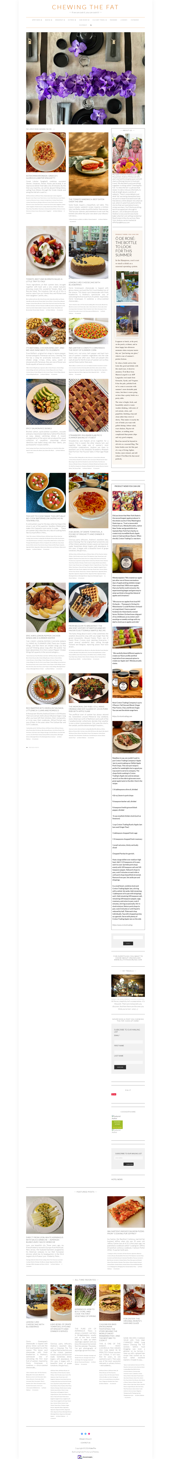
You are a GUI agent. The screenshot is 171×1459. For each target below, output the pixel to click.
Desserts (85, 459)
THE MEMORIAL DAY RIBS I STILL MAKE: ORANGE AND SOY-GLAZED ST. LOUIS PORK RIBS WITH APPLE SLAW (88, 708)
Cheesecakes (101, 306)
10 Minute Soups (49, 536)
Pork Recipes (86, 735)
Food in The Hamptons (89, 556)
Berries (83, 457)
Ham (140, 1380)
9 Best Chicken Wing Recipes (33, 367)
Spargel (47, 1262)
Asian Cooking (29, 448)
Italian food (28, 307)
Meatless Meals (99, 560)
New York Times (30, 666)
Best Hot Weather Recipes (49, 538)
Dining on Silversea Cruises (44, 202)
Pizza (124, 1262)
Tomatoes (42, 310)
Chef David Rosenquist (31, 540)
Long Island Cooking (80, 560)
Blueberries (104, 304)
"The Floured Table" (73, 457)
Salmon (127, 1262)
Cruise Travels (61, 198)
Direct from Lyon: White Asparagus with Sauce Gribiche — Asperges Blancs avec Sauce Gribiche (44, 1239)
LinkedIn (124, 20)
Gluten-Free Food (51, 1259)
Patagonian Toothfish (107, 1381)
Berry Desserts (89, 457)
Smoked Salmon (118, 1264)
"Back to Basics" (72, 365)
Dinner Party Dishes (82, 733)
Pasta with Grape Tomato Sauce (86, 567)
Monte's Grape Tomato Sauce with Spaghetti (79, 565)
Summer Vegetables (80, 370)
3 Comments (116, 1268)
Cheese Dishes (48, 301)
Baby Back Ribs (93, 729)
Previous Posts (34, 747)
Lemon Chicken (42, 664)
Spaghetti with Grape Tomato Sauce (91, 569)
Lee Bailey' (79, 219)
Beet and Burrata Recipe (31, 299)
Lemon (36, 664)
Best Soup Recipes (59, 538)
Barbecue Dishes (101, 729)
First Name (119, 1046)
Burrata (30, 301)
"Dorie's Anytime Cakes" (74, 304)
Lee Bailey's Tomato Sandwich (90, 219)
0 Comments (73, 221)
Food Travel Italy (61, 303)
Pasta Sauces (41, 208)
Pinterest (83, 25)
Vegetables (104, 370)
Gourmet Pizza (139, 1255)
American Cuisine (73, 729)
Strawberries (78, 466)
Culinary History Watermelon (50, 540)
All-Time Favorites (84, 304)
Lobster (63, 204)
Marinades (71, 735)
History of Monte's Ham (133, 1382)
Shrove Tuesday (98, 656)
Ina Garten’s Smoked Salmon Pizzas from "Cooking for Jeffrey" (125, 1232)
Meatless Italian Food (90, 560)
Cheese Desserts (93, 306)
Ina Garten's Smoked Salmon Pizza (122, 1260)
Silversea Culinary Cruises (32, 211)
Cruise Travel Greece (42, 198)
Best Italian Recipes (42, 299)
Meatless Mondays (79, 562)
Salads (48, 307)
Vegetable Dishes (90, 370)
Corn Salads (89, 365)
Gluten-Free (136, 1378)
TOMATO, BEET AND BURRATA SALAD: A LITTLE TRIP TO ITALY (44, 280)
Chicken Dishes (58, 658)
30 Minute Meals (39, 195)
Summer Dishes (102, 367)
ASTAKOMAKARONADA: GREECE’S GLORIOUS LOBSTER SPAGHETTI (41, 177)
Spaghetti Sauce (102, 567)
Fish (63, 730)
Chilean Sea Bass (103, 1377)
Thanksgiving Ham (136, 1393)
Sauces (130, 1388)
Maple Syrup (74, 656)
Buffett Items (136, 1369)
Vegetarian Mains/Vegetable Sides (91, 372)
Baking (48, 20)
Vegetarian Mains (93, 573)
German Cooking (42, 1259)
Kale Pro (92, 1448)
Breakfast (59, 20)
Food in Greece (54, 202)
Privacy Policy (85, 1439)
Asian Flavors (36, 448)
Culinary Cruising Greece (46, 200)
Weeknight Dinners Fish (36, 736)
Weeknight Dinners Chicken (37, 668)
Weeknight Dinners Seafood (48, 736)
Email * (117, 1035)
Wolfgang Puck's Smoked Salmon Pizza (127, 1266)
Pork (75, 735)
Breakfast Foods (99, 650)
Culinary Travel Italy (46, 303)
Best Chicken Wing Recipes (43, 658)
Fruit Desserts (101, 461)
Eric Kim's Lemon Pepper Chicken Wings (51, 372)
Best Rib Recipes (92, 731)
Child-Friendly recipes (78, 556)
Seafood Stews (53, 734)
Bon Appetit (99, 731)
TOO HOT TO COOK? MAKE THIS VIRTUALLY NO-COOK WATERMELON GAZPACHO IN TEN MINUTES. (45, 518)
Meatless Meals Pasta (66, 1385)
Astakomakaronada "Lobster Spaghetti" (53, 195)
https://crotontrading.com (122, 716)
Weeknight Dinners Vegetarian (85, 575)
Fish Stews (28, 732)
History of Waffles (97, 654)
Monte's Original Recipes (96, 565)
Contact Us (85, 1443)
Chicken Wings (60, 367)
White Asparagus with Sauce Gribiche (40, 1264)
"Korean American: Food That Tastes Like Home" (37, 655)
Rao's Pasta (115, 1381)
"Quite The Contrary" (31, 536)
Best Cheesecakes (97, 304)
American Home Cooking (36, 538)
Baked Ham (130, 1369)
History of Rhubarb (73, 464)
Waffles (79, 659)
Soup (59, 542)
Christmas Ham (136, 1371)
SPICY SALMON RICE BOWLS (39, 428)
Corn (84, 365)
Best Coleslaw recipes (83, 731)
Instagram (135, 20)
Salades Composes (42, 307)
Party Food (126, 1388)
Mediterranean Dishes (52, 206)
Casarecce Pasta (103, 1374)
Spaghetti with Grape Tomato (75, 569)
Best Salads (50, 299)
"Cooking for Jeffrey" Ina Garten (114, 1253)
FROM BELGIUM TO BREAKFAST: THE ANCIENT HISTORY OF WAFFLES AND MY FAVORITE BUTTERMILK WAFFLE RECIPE (87, 628)
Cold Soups (40, 540)
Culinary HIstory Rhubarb (99, 457)
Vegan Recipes (94, 571)
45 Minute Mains (90, 554)
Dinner (75, 733)
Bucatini (28, 198)
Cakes (87, 306)
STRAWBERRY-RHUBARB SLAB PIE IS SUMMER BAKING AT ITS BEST (85, 436)
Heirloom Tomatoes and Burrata (43, 305)
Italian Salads (35, 307)
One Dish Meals (34, 734)
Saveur (134, 1388)
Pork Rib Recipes (93, 735)
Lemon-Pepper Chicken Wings (54, 664)
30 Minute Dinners (30, 195)
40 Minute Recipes (81, 554)
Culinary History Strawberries (76, 459)
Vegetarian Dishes (78, 372)
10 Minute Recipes (40, 536)
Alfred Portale (29, 730)
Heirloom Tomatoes (30, 305)
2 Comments (59, 668)
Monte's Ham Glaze (131, 1384)
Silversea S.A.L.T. (42, 211)
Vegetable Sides (98, 370)
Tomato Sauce (83, 571)
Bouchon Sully (34, 1259)
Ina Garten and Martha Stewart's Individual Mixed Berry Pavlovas (122, 1258)
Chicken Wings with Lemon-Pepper (54, 370)
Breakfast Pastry (77, 652)
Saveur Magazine (137, 1391)
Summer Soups (44, 545)
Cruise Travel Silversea (52, 198)
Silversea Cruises (61, 208)
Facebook (113, 20)
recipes (120, 1127)
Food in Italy (54, 303)
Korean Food (32, 664)
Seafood (47, 208)
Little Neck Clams (36, 732)
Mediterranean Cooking (40, 206)
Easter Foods (79, 654)
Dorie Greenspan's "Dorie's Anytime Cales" (84, 309)
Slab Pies (73, 466)
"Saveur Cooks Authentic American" (132, 1364)
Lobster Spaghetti (30, 206)
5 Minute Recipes (73, 219)
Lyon (56, 1259)
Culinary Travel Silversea (32, 202)
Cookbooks (135, 1373)
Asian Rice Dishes (58, 448)
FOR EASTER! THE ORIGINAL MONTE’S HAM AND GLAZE (133, 1321)
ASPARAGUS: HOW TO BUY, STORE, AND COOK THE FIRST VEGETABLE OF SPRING (85, 1312)
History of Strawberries (83, 464)
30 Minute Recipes (58, 728)
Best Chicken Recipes (51, 367)
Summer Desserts (99, 466)
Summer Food (72, 370)
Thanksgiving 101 (128, 1393)
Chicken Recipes (30, 660)
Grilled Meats (101, 733)
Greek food (46, 204)
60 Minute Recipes (53, 655)
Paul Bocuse (42, 1262)
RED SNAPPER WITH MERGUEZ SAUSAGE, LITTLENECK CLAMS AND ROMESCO (45, 709)
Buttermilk (84, 652)
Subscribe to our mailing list (128, 1153)
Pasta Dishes (35, 208)
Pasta (30, 208)
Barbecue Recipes (73, 731)
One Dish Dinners (53, 732)
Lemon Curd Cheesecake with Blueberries (89, 311)
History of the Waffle (88, 654)
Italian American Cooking (87, 558)
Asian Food (42, 448)
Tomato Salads (36, 310)
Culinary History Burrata (35, 303)
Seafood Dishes (53, 208)
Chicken (52, 658)
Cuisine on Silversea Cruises (32, 200)
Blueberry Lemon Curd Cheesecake (77, 306)
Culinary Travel (99, 20)
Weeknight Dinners (73, 575)
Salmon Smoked (133, 1262)
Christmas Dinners (128, 1371)
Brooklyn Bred (119, 1255)
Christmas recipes (128, 1373)
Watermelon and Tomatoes (53, 547)
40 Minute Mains (73, 554)
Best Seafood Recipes (47, 730)
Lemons (63, 664)
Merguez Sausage (44, 732)
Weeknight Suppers (98, 575)
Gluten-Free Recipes (133, 1380)
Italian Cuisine (61, 305)
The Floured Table (76, 468)
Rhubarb (91, 464)
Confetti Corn (79, 365)
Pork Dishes (79, 735)
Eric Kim (36, 662)
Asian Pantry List (49, 448)
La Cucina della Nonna (107, 1379)
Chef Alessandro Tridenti (113, 1374)
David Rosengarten (35, 542)
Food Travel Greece (39, 204)
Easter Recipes (129, 1378)
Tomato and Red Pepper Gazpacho (56, 545)
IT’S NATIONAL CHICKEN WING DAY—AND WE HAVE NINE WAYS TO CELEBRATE (45, 349)
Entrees (71, 20)
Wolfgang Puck (113, 1266)
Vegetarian (71, 372)
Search (128, 943)
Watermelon (43, 547)
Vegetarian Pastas (101, 573)
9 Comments (128, 1397)
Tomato (52, 307)
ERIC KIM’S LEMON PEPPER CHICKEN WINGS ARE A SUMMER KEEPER (43, 637)
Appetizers (36, 20)
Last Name (118, 1056)
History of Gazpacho (44, 542)
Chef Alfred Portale (57, 730)
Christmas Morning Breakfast (94, 652)
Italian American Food (99, 558)
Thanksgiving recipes (128, 1395)
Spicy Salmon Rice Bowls (48, 450)
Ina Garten (94, 365)
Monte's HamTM (140, 1384)
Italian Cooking (54, 305)
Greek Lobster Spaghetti (55, 204)
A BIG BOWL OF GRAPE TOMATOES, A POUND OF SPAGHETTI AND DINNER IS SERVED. (86, 534)
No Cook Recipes (54, 542)
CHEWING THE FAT (85, 6)
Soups (62, 542)
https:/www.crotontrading (122, 925)
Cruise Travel (33, 198)
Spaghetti (49, 211)
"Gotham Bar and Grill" (31, 728)
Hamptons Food (77, 558)
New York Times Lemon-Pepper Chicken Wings (45, 666)
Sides (97, 367)
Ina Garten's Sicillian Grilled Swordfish (80, 367)
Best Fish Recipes (37, 730)
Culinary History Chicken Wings (33, 372)
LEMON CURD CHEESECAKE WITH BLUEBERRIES (35, 1324)
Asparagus (28, 1259)
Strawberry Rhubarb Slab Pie (88, 466)
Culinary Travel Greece (57, 200)
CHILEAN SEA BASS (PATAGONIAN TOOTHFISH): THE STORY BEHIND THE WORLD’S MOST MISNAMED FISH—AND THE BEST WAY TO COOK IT (109, 1332)
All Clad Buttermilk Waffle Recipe (77, 650)
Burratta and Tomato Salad (39, 301)
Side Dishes (83, 20)
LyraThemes (94, 1452)
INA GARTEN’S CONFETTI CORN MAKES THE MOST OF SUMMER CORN (87, 349)
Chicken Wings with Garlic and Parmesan (35, 370)
